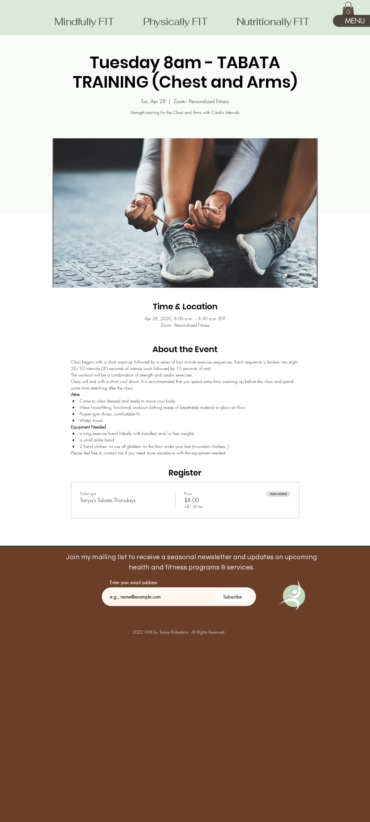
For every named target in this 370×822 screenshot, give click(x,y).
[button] (348, 9)
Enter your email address (133, 582)
